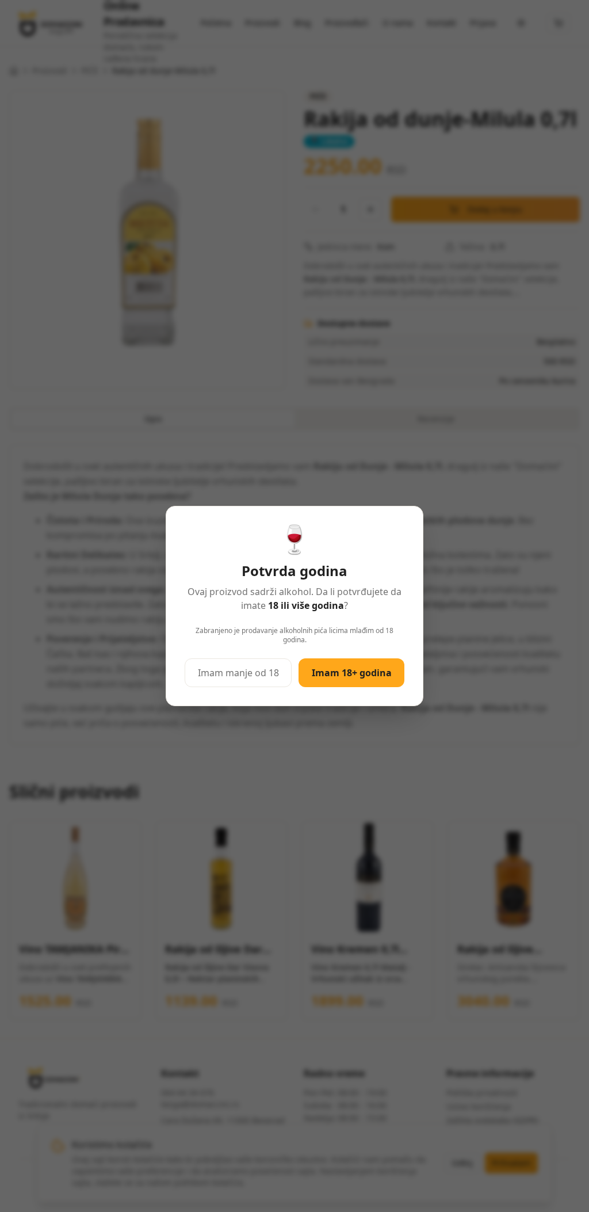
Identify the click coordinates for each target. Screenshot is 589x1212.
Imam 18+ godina (352, 672)
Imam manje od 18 (238, 672)
